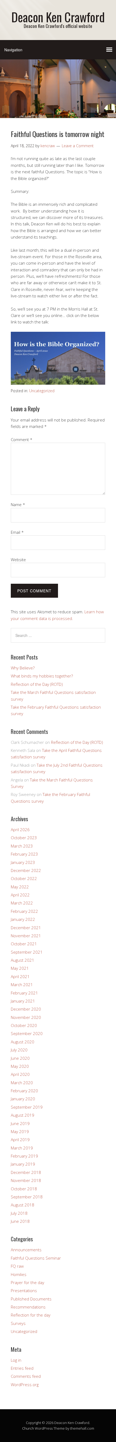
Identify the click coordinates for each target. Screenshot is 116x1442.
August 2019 (22, 1115)
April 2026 (20, 829)
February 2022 (24, 911)
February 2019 (24, 1156)
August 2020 (22, 1041)
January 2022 (23, 919)
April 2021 (20, 976)
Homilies (18, 1274)
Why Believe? (23, 667)
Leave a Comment (78, 145)
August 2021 (22, 960)
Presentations (24, 1290)
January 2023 (23, 862)
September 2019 (27, 1107)
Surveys (18, 1323)
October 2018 (24, 1188)
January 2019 (23, 1164)
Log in (16, 1360)
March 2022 (22, 903)
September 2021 (27, 952)
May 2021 (20, 968)
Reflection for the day (30, 1315)
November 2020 (26, 1017)
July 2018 (19, 1213)
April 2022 (20, 894)
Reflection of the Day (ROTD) (37, 684)
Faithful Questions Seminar (36, 1258)
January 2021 (23, 1001)
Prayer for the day (27, 1282)
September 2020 (27, 1033)
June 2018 (20, 1221)
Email (17, 532)
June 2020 (20, 1058)
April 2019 (20, 1139)
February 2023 (24, 854)
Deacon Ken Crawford (58, 17)
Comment (21, 439)
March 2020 (22, 1082)
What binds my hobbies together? (42, 676)
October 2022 (24, 878)
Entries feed (22, 1368)
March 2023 (22, 846)
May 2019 (20, 1131)
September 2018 (27, 1196)
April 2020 (20, 1074)
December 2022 (26, 870)
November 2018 (26, 1180)
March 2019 (22, 1148)
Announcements (26, 1249)
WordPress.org (25, 1384)
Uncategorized (41, 390)
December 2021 (26, 927)
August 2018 (22, 1204)
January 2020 (23, 1098)
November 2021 (26, 935)
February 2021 (24, 993)
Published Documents (31, 1299)
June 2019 (20, 1123)
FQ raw (17, 1266)
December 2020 (26, 1009)
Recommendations (28, 1307)
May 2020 (20, 1066)
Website (18, 559)
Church (28, 1428)
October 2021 (24, 943)
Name (18, 504)
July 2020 (19, 1049)
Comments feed (26, 1376)
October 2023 (24, 837)
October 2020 (24, 1025)
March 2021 (22, 984)
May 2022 (20, 886)
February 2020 (24, 1090)
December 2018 (26, 1172)
